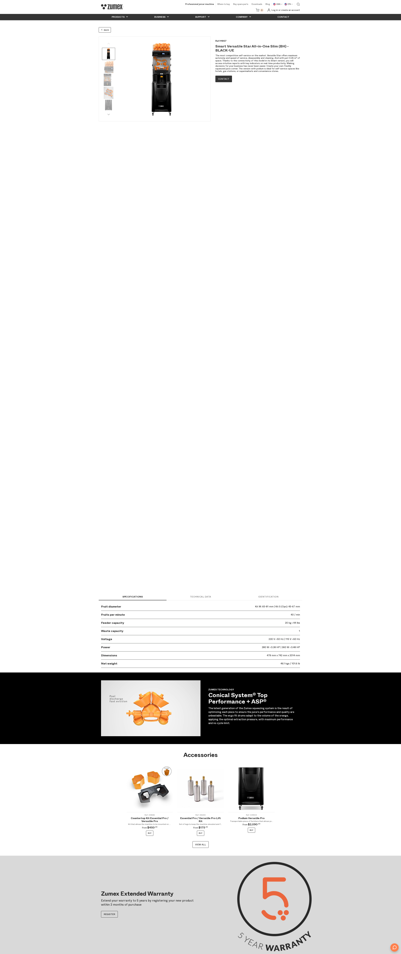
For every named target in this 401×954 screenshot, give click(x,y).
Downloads (256, 4)
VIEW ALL (200, 844)
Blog (267, 4)
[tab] (133, 596)
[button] (108, 114)
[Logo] (112, 7)
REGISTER (109, 914)
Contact (223, 78)
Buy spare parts (240, 4)
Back (106, 30)
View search (298, 4)
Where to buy (223, 4)
